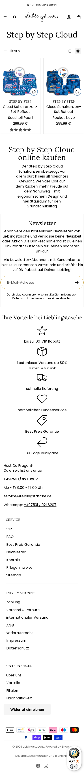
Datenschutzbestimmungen (31, 298)
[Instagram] (46, 766)
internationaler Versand (27, 617)
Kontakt (13, 559)
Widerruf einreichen (27, 709)
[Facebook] (38, 766)
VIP (9, 529)
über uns (14, 675)
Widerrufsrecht (19, 632)
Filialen (12, 690)
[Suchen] (15, 17)
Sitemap (13, 575)
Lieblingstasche (33, 746)
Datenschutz (17, 648)
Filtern (14, 51)
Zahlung (13, 602)
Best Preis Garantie (23, 544)
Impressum (16, 640)
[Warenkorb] (79, 17)
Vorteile (13, 682)
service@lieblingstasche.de (28, 496)
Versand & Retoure (23, 609)
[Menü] (5, 17)
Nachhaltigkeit (19, 698)
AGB (10, 625)
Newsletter (16, 552)
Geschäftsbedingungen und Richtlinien (42, 756)
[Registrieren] (77, 282)
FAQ (10, 536)
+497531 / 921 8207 (40, 504)
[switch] (74, 766)
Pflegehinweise (19, 567)
